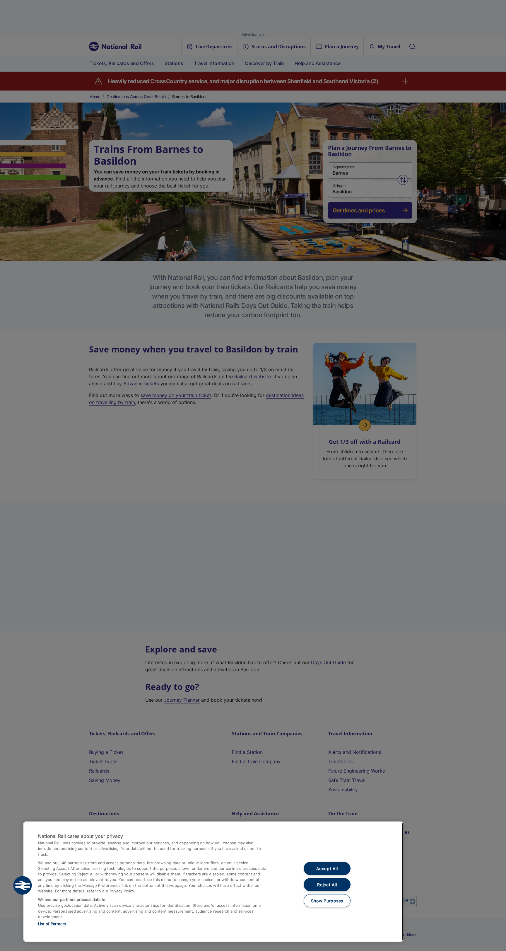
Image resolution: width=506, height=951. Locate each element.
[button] (22, 885)
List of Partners (52, 923)
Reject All (327, 884)
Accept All (327, 868)
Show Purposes (327, 900)
